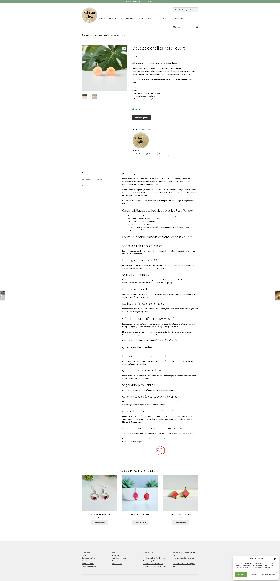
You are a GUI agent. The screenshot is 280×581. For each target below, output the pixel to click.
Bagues (102, 18)
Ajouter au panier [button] (99, 523)
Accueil (86, 35)
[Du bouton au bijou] (140, 140)
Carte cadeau (180, 18)
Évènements (166, 18)
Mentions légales (149, 561)
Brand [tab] (84, 186)
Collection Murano (89, 566)
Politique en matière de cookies (154, 566)
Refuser (253, 575)
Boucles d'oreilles (96, 35)
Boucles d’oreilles (115, 18)
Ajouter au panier (141, 117)
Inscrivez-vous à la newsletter (184, 558)
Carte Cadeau (117, 564)
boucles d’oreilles (163, 439)
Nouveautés (150, 18)
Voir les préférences (269, 575)
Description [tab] (86, 173)
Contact (146, 555)
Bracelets (129, 18)
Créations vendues (119, 558)
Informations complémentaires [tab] (94, 179)
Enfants (140, 18)
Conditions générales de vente (154, 558)
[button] (276, 559)
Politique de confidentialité (153, 564)
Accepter (241, 575)
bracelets (128, 442)
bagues (139, 442)
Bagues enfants (88, 564)
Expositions (116, 561)
